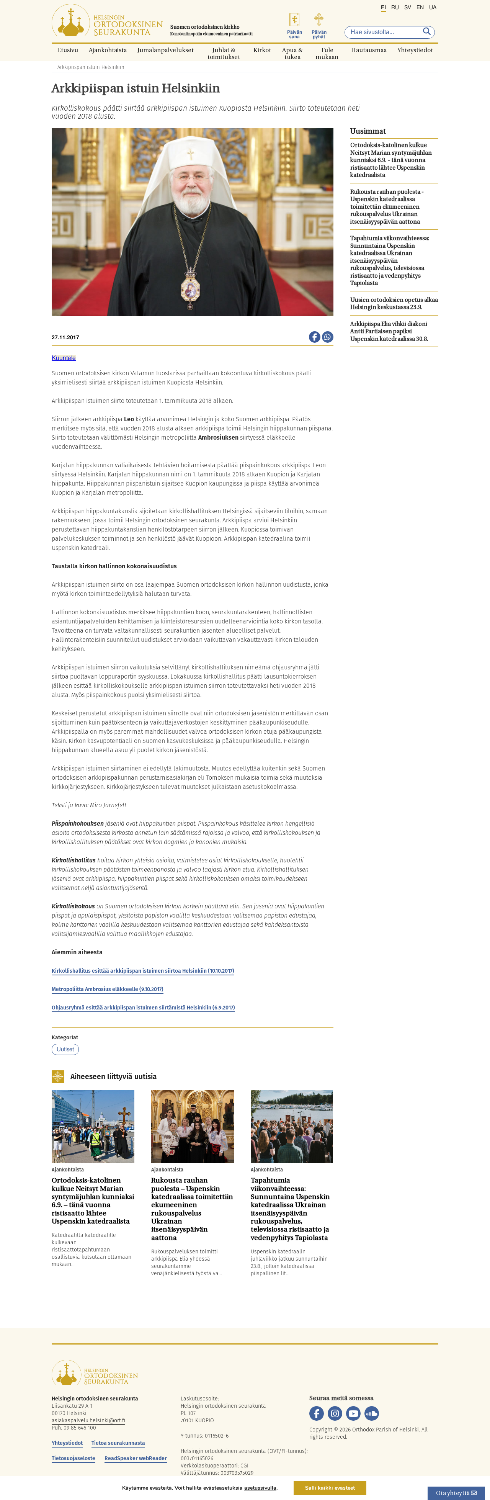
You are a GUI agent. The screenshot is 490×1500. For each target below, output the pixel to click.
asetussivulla (260, 1488)
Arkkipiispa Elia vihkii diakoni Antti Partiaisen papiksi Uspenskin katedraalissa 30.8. (389, 332)
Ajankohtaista (108, 49)
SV (407, 7)
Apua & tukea (292, 49)
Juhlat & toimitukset (223, 49)
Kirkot (262, 49)
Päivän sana (294, 34)
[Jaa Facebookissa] (314, 338)
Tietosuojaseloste (73, 1458)
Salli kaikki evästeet (330, 1488)
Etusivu (67, 49)
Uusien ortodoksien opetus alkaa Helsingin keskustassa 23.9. (394, 304)
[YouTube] (353, 1413)
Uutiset (65, 1049)
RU (395, 7)
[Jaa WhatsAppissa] (327, 338)
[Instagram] (335, 1413)
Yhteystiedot (415, 49)
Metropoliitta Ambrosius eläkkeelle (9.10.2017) (107, 989)
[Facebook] (316, 1413)
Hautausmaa (369, 49)
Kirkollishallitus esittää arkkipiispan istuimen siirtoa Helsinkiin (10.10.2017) (143, 971)
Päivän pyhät (319, 34)
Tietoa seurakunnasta (118, 1443)
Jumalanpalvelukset (165, 49)
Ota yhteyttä (453, 1494)
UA (432, 7)
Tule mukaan (326, 49)
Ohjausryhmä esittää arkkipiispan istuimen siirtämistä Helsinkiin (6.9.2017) (143, 1007)
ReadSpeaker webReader (136, 1458)
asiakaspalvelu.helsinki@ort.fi (88, 1420)
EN (420, 7)
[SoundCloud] (371, 1413)
